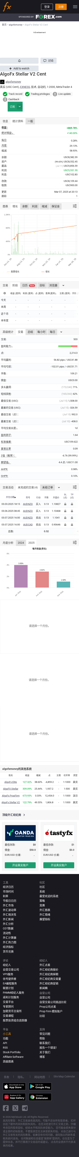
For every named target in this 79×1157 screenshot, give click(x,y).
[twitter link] (15, 1108)
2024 (21, 542)
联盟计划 (8, 988)
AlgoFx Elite (10, 782)
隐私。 (22, 1077)
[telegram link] (25, 1108)
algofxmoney (13, 81)
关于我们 (45, 1052)
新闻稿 (44, 988)
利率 (5, 896)
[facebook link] (6, 1108)
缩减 (44, 206)
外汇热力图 (9, 942)
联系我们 (45, 1043)
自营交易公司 (11, 969)
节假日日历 (9, 900)
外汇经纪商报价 (49, 969)
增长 (15, 206)
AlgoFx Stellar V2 (11, 802)
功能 (5, 1038)
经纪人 (7, 964)
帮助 (42, 1038)
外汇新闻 (8, 919)
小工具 (7, 1033)
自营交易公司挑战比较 (53, 1002)
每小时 (41, 331)
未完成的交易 (28, 487)
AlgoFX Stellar (10, 788)
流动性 (7, 933)
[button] (48, 61)
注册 (61, 6)
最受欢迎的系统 (49, 896)
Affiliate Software (13, 1056)
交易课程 (8, 1015)
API (5, 1043)
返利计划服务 (11, 997)
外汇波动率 (9, 909)
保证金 (56, 206)
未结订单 (47, 487)
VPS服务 (8, 974)
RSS (5, 1047)
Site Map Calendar (64, 1076)
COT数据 (8, 928)
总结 (30, 331)
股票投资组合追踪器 (15, 1020)
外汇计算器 (9, 937)
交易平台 (8, 1001)
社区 (42, 886)
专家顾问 (8, 1006)
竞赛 (42, 905)
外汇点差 (45, 964)
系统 (42, 891)
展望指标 (45, 919)
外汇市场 (8, 905)
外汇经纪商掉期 (49, 974)
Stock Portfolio (12, 1052)
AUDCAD (28, 524)
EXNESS (25, 86)
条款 (6, 1077)
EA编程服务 (10, 983)
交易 (20, 331)
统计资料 (17, 121)
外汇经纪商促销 (49, 983)
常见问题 (45, 1033)
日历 (28, 285)
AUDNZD (28, 504)
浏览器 (53, 285)
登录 (47, 6)
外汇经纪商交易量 (50, 978)
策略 (42, 900)
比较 (42, 1015)
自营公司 (45, 997)
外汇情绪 (45, 914)
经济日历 (8, 886)
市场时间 (8, 891)
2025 (31, 542)
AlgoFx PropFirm (11, 795)
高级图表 (8, 1061)
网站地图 (39, 1077)
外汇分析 (8, 923)
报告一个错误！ (49, 1047)
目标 (42, 285)
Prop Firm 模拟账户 (51, 1011)
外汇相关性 (9, 914)
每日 (52, 331)
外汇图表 (45, 909)
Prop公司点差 (48, 1006)
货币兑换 (8, 951)
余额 (25, 206)
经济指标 (8, 946)
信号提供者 (9, 978)
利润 (34, 206)
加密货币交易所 (12, 1011)
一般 (30, 121)
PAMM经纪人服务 (13, 992)
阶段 (15, 285)
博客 (42, 1056)
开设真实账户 (20, 865)
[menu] (75, 7)
